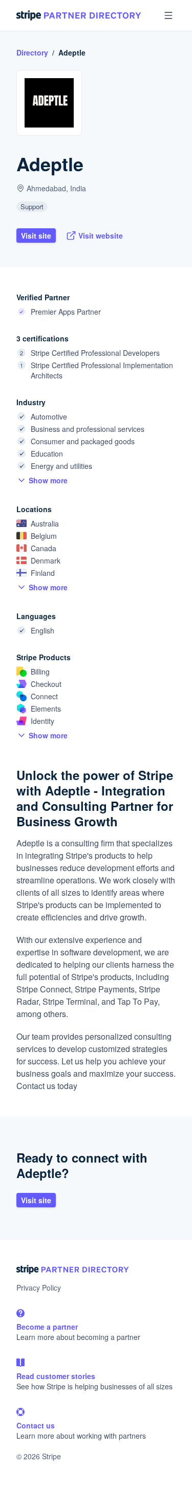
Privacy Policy (38, 1287)
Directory (32, 52)
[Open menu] (168, 15)
